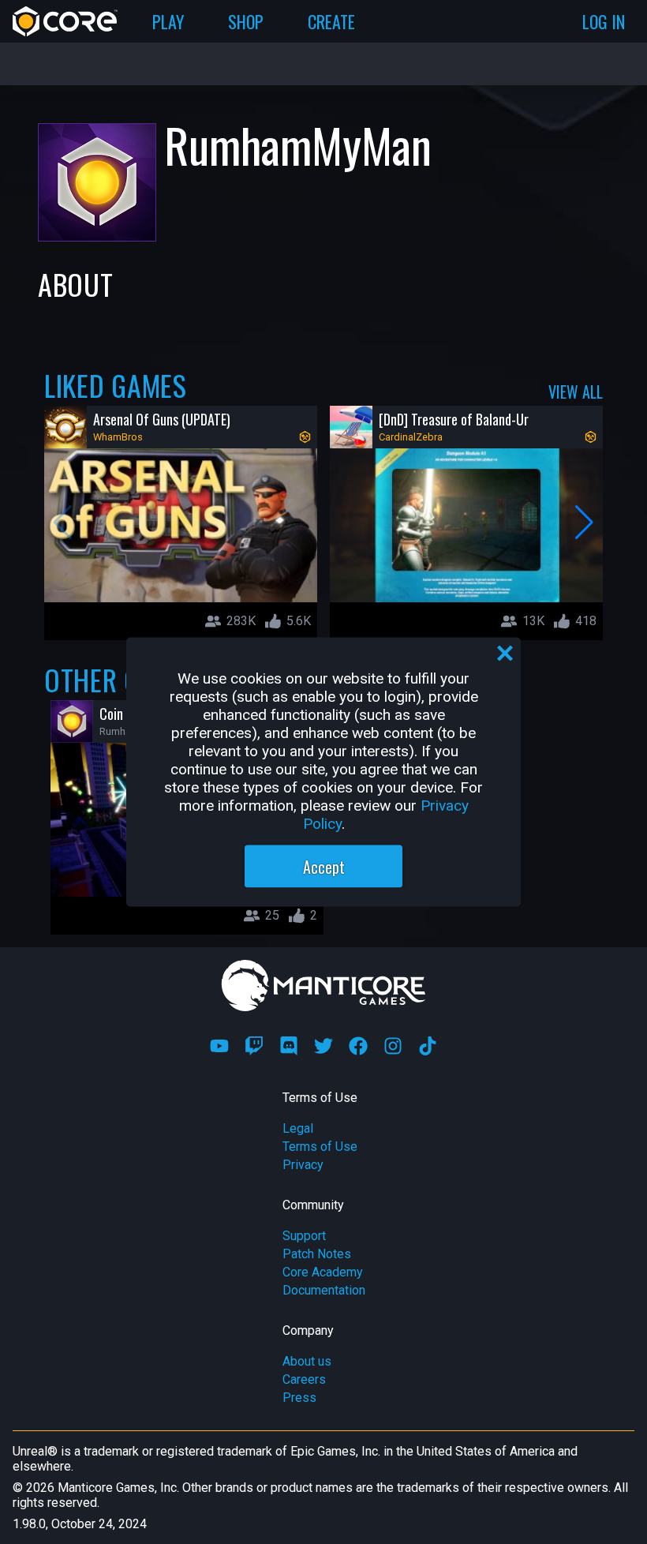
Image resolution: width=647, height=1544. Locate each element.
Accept (324, 867)
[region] (323, 772)
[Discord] (288, 1045)
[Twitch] (254, 1045)
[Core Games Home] (65, 21)
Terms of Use (319, 1146)
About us (306, 1361)
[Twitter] (323, 1045)
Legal (297, 1128)
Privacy (303, 1164)
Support (304, 1235)
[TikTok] (427, 1045)
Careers (304, 1379)
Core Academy (322, 1272)
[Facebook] (358, 1045)
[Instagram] (392, 1045)
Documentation (323, 1290)
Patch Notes (316, 1253)
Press (299, 1397)
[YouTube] (219, 1045)
